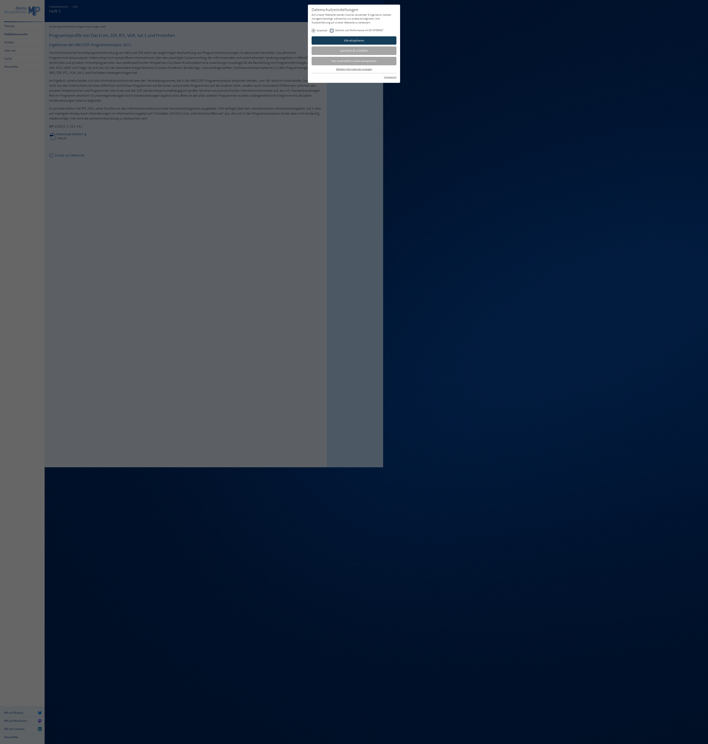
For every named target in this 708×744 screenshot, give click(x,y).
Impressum (390, 77)
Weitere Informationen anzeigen (354, 69)
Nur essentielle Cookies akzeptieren (354, 61)
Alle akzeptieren (354, 40)
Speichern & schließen (354, 51)
